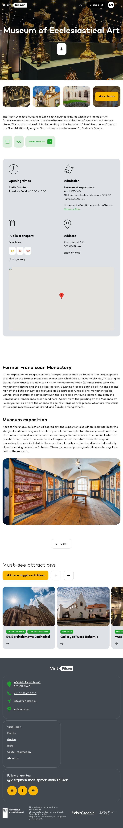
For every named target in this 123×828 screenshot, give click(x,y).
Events (11, 733)
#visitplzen (37, 779)
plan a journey (17, 259)
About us (12, 758)
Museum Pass (72, 209)
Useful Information (19, 752)
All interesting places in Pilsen (25, 575)
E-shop (95, 5)
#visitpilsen (58, 779)
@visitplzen (17, 779)
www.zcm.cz (37, 141)
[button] (80, 5)
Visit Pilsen (14, 727)
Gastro (11, 739)
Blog (10, 745)
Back (64, 543)
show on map (72, 252)
